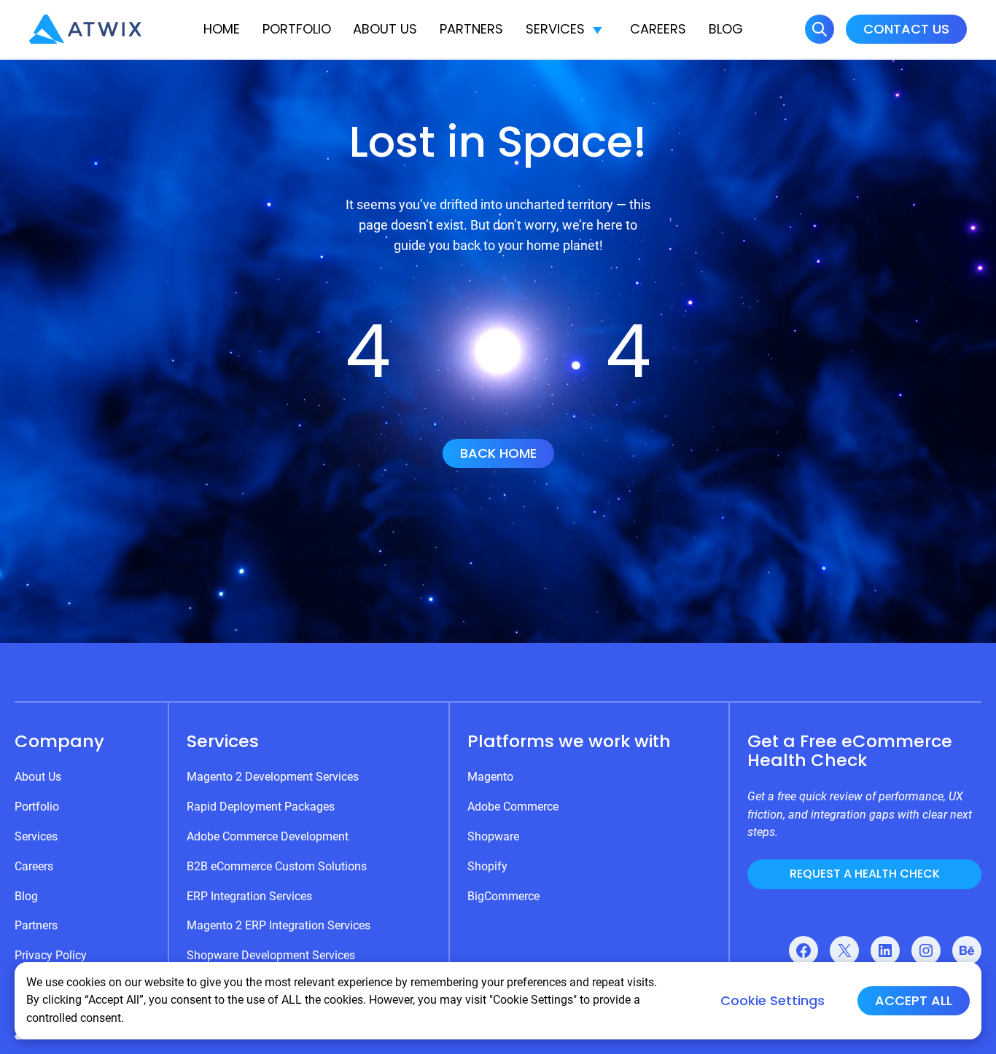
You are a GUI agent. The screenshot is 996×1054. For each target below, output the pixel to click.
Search (819, 29)
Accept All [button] (913, 1000)
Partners (471, 29)
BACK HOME (498, 453)
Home (221, 29)
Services (555, 29)
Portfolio (296, 29)
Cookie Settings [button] (772, 1000)
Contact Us (906, 29)
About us (385, 29)
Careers (658, 29)
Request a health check (865, 873)
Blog (726, 29)
